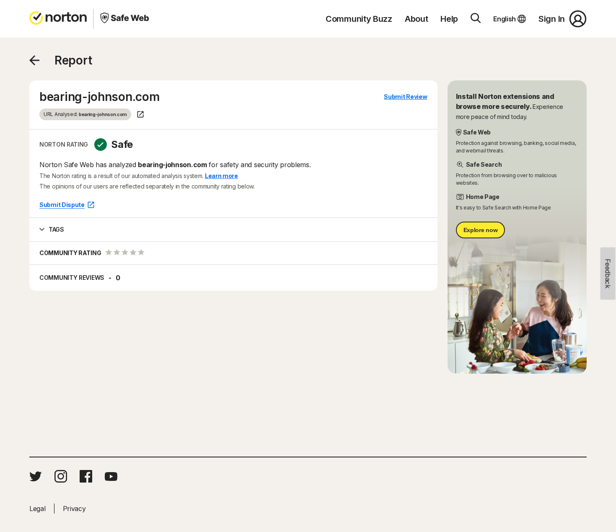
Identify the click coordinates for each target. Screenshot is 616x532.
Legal (37, 508)
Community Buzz (359, 19)
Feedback (608, 274)
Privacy (74, 508)
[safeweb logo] (124, 19)
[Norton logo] (58, 18)
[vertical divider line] (93, 19)
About (416, 19)
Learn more (221, 175)
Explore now (480, 230)
